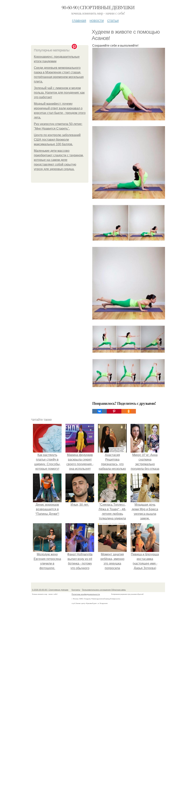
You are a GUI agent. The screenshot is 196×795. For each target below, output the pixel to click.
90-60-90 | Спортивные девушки (98, 7)
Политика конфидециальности (86, 594)
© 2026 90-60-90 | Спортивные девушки (50, 589)
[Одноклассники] (128, 411)
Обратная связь (118, 589)
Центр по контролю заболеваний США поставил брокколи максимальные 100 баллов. (57, 139)
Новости (97, 20)
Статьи (113, 20)
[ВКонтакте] (99, 411)
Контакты (76, 589)
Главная (79, 20)
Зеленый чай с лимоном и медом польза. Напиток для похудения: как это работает (59, 92)
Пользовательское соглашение (96, 589)
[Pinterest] (114, 411)
